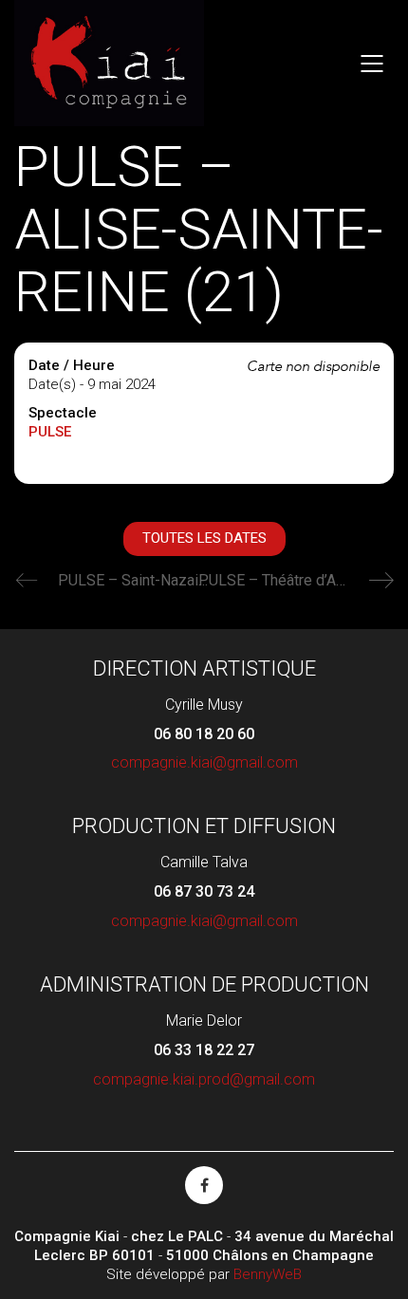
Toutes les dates (204, 538)
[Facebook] (204, 1185)
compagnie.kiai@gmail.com (204, 762)
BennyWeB (267, 1274)
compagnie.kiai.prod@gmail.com (204, 1079)
